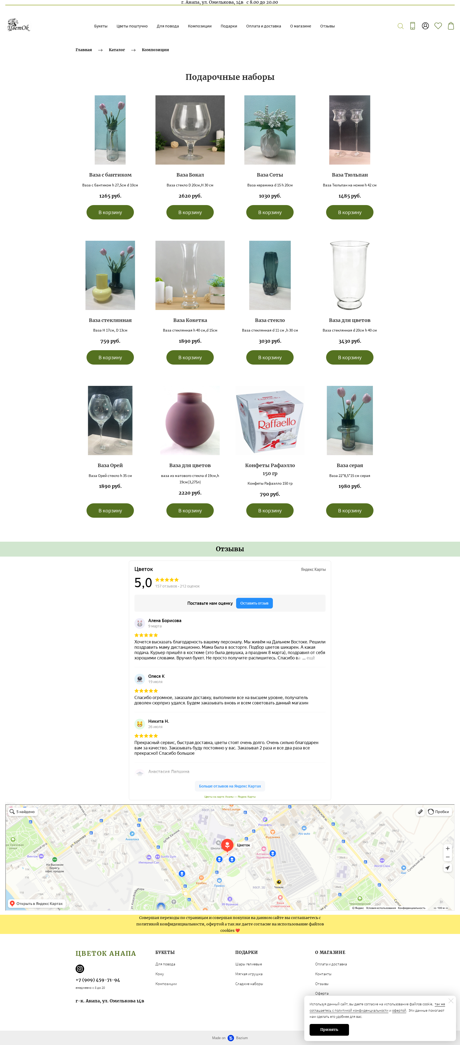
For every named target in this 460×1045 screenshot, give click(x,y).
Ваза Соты (270, 175)
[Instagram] (80, 969)
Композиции (200, 25)
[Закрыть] (451, 1000)
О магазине (300, 25)
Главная (84, 49)
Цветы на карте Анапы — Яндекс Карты (230, 796)
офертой (399, 1010)
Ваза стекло (270, 320)
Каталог (117, 49)
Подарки (229, 25)
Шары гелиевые (248, 963)
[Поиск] (401, 26)
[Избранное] (438, 26)
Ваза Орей (110, 465)
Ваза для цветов (350, 320)
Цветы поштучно (132, 25)
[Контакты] (412, 26)
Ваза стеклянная (110, 320)
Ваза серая (350, 465)
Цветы (10, 803)
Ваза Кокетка (190, 320)
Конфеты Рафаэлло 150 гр (270, 469)
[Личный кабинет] (425, 26)
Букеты (101, 25)
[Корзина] (451, 26)
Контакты (323, 973)
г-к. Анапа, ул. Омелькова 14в (110, 1001)
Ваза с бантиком (110, 175)
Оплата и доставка (263, 25)
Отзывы (327, 25)
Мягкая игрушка (248, 973)
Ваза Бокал (190, 175)
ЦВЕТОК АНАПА (106, 953)
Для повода (168, 25)
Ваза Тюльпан (350, 175)
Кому (159, 973)
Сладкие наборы (249, 983)
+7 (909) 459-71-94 (98, 980)
